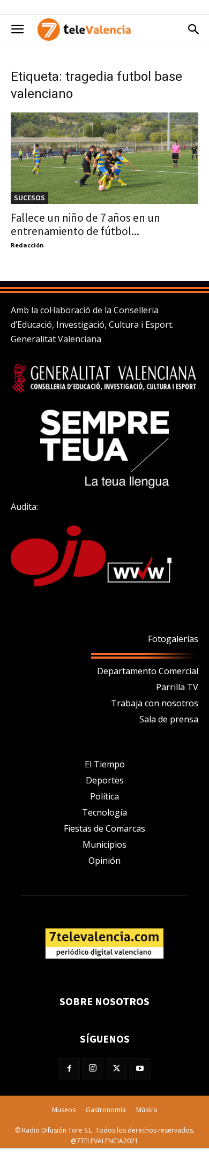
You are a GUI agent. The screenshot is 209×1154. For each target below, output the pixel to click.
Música (146, 1109)
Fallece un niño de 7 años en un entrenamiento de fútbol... (85, 224)
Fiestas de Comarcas (104, 828)
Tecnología (104, 812)
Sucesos (29, 197)
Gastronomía (106, 1109)
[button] (17, 29)
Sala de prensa (168, 719)
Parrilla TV (177, 687)
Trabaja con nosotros (154, 703)
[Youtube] (140, 1069)
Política (104, 796)
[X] (116, 1069)
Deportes (105, 780)
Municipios (104, 844)
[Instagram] (92, 1069)
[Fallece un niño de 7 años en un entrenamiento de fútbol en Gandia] (104, 158)
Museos (64, 1109)
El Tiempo (105, 764)
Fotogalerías (173, 639)
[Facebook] (69, 1069)
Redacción (27, 245)
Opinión (104, 860)
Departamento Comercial (147, 671)
